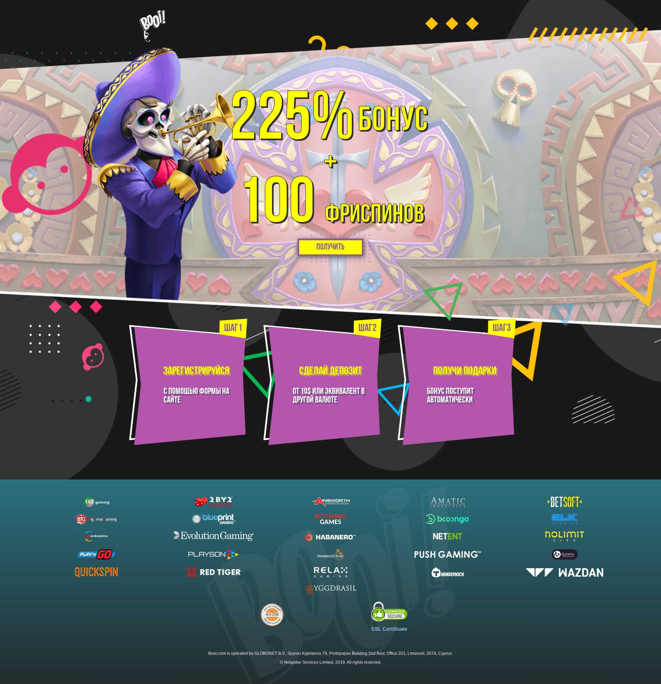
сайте (172, 400)
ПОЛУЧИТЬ (330, 247)
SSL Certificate (389, 629)
